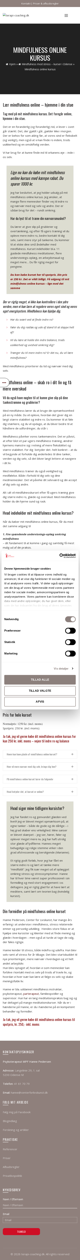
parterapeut (31, 993)
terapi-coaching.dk (32, 1254)
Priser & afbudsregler (46, 3)
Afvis (40, 701)
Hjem (12, 64)
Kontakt (26, 3)
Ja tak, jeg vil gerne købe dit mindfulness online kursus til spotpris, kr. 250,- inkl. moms (39, 1021)
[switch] (70, 631)
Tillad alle (40, 679)
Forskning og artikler (16, 1130)
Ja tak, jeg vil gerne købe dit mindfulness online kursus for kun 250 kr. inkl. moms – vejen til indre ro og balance (39, 738)
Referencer (10, 1149)
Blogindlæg (10, 1121)
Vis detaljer (61, 668)
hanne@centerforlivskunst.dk (29, 1092)
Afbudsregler (11, 1167)
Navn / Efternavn (13, 1199)
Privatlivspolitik (12, 1176)
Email (6, 1214)
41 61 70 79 (22, 1084)
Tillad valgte (40, 690)
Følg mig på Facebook (17, 1112)
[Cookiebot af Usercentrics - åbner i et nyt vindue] (59, 555)
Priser (7, 1158)
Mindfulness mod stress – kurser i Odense (47, 64)
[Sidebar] (4, 382)
